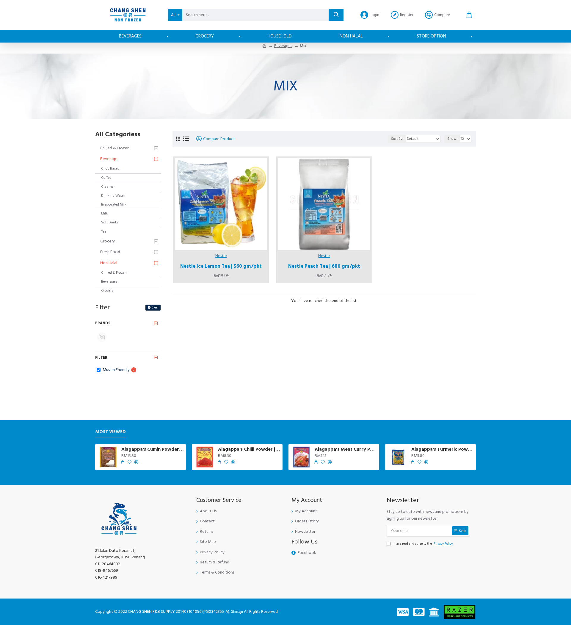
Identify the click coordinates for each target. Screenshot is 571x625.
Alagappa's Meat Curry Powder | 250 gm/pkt (346, 449)
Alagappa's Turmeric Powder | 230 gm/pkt (442, 449)
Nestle (221, 256)
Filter (101, 357)
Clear (155, 307)
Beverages (283, 45)
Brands (102, 323)
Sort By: (397, 138)
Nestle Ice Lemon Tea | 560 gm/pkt (221, 266)
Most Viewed (110, 432)
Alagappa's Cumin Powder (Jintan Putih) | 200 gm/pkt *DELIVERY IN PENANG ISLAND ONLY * (152, 449)
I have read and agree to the (423, 543)
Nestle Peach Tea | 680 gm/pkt (324, 266)
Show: (452, 138)
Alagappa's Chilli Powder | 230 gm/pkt (249, 449)
